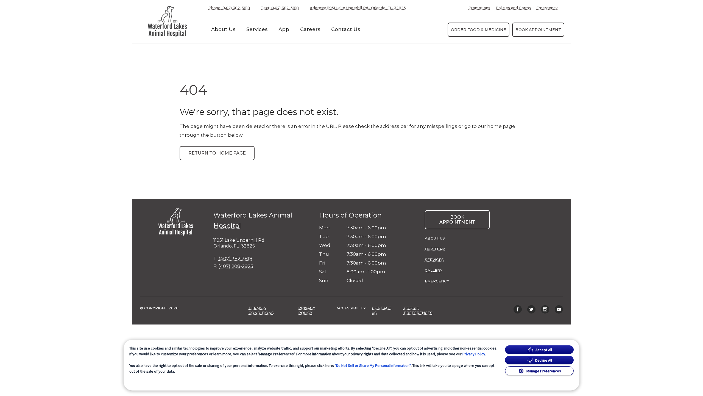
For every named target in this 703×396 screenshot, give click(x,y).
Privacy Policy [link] (306, 310)
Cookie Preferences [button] (418, 310)
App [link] (283, 29)
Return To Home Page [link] (217, 153)
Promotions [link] (479, 8)
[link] (167, 22)
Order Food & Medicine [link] (478, 29)
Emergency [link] (546, 8)
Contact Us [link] (345, 29)
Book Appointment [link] (538, 29)
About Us (223, 29)
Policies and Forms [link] (513, 8)
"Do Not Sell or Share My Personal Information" (373, 365)
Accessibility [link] (351, 308)
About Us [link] (435, 238)
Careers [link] (310, 29)
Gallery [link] (433, 270)
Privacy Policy (473, 353)
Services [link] (256, 29)
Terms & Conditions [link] (261, 310)
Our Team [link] (435, 249)
